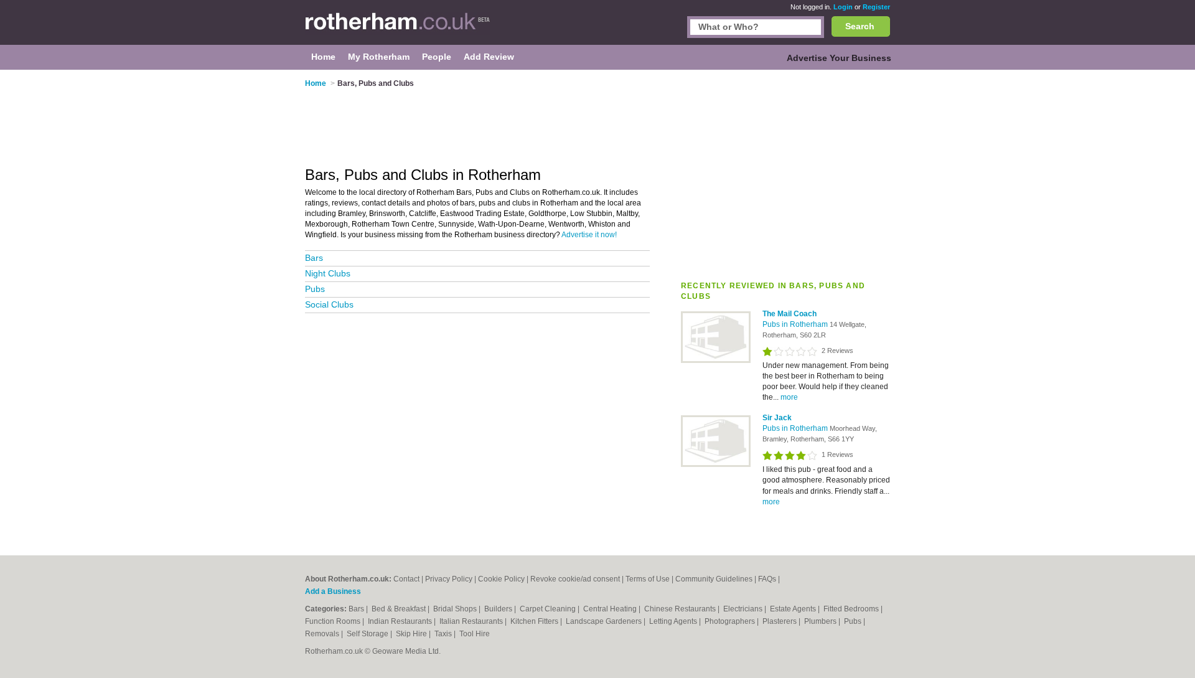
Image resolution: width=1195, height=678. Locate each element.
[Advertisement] (785, 167)
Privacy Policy (448, 579)
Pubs (315, 289)
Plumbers (821, 621)
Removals (323, 633)
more (789, 397)
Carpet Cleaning (549, 609)
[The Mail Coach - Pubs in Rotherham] (716, 360)
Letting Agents (674, 621)
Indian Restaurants (401, 621)
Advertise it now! (589, 234)
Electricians (743, 609)
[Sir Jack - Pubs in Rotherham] (716, 464)
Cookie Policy (501, 579)
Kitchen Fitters (535, 621)
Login (843, 7)
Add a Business (333, 591)
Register (876, 7)
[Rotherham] (397, 28)
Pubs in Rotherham (796, 324)
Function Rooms (333, 621)
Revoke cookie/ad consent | (578, 579)
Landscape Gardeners (605, 621)
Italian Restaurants (472, 621)
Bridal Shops (456, 609)
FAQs (767, 579)
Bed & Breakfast (400, 609)
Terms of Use (648, 579)
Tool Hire (474, 633)
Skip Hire (412, 633)
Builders (499, 609)
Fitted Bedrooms (852, 609)
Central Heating (611, 609)
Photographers (731, 621)
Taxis (444, 633)
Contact (406, 579)
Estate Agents (794, 609)
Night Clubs (327, 273)
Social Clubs (329, 304)
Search (859, 26)
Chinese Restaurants (681, 609)
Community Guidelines (713, 579)
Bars (314, 258)
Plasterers (780, 621)
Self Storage (368, 633)
